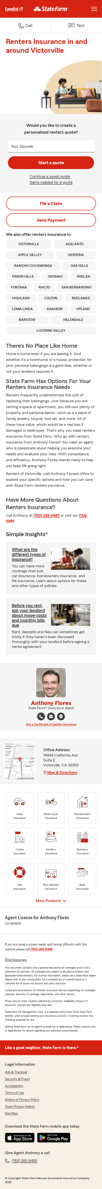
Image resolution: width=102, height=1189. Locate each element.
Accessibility (14, 1086)
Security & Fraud (17, 1079)
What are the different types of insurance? (29, 554)
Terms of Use (14, 1093)
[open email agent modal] (51, 717)
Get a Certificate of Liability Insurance (51, 724)
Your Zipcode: (22, 146)
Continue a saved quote (50, 176)
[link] (51, 8)
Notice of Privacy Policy (22, 1100)
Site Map (11, 1113)
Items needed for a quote (51, 182)
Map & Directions (62, 772)
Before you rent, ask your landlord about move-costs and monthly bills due (29, 615)
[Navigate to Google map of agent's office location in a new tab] (61, 716)
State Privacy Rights (20, 1106)
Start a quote (51, 162)
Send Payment (51, 220)
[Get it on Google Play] (53, 1138)
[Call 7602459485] (41, 716)
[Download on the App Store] (20, 1138)
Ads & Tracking (16, 1072)
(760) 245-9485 (46, 515)
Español (11, 9)
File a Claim (51, 203)
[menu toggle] (94, 9)
